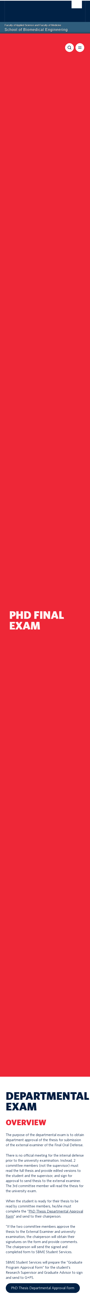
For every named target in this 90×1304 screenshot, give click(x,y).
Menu (79, 47)
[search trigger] (77, 6)
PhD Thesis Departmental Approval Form (42, 1288)
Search (69, 47)
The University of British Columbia (34, 9)
